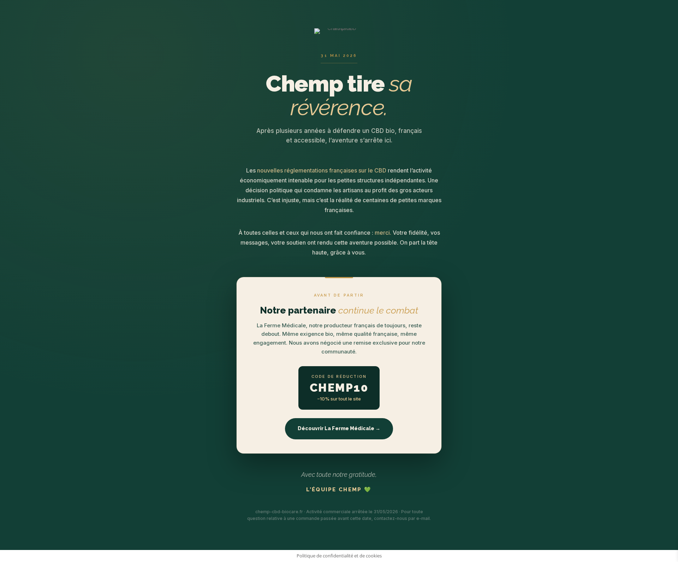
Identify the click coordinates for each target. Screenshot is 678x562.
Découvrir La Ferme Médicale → (339, 428)
